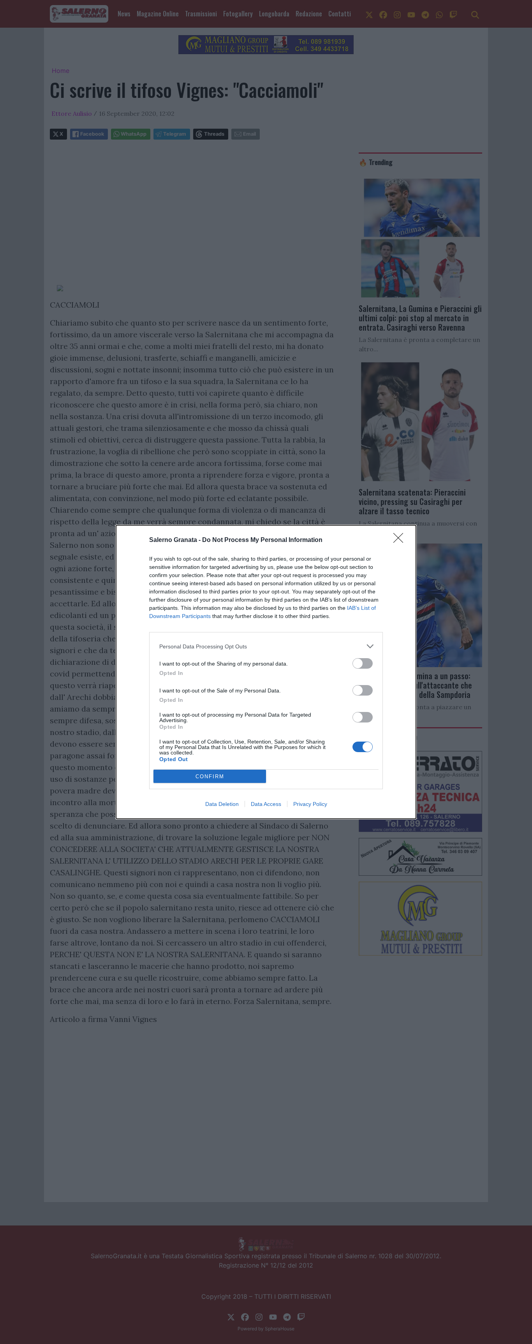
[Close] (400, 540)
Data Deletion (222, 804)
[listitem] (266, 646)
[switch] (362, 663)
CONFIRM (210, 776)
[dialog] (266, 672)
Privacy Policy (310, 804)
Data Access (266, 804)
